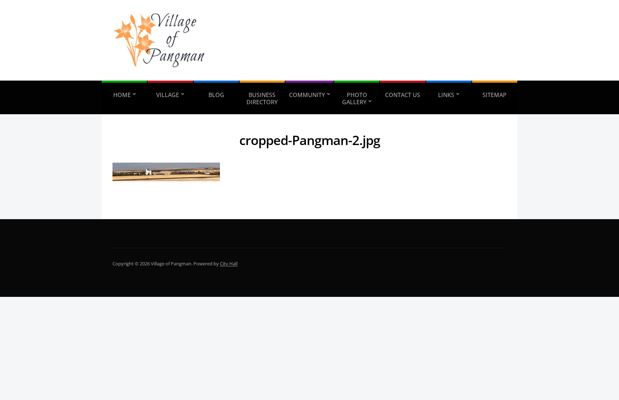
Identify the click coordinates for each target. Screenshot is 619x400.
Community (307, 95)
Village (167, 95)
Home (122, 95)
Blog (216, 95)
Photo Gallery (354, 98)
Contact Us (402, 95)
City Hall (228, 263)
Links (446, 95)
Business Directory (262, 98)
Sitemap (495, 95)
